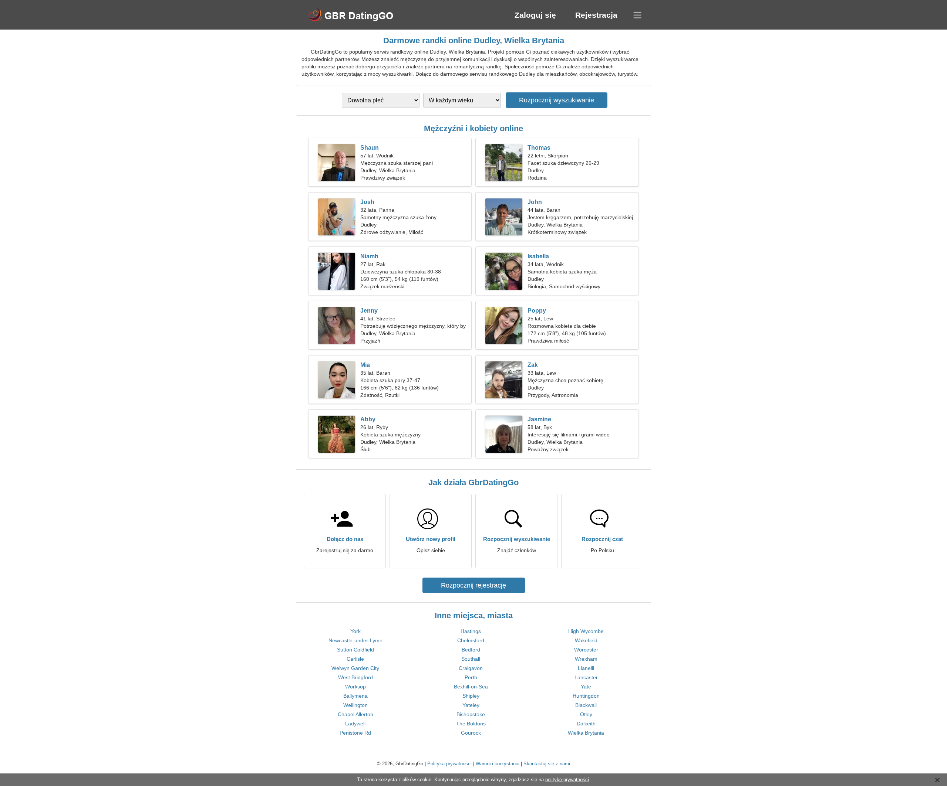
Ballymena (355, 696)
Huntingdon (586, 696)
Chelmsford (470, 640)
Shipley (470, 696)
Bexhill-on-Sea (471, 687)
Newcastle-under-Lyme (355, 640)
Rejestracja (596, 15)
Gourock (471, 733)
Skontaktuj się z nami (546, 763)
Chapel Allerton (355, 714)
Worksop (355, 687)
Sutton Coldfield (355, 650)
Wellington (355, 705)
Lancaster (586, 677)
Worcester (586, 650)
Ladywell (355, 724)
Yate (586, 687)
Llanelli (586, 668)
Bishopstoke (470, 714)
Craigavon (471, 668)
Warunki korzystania (497, 763)
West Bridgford (355, 677)
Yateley (470, 705)
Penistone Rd (355, 733)
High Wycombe (586, 631)
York (355, 631)
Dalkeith (586, 724)
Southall (470, 659)
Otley (586, 714)
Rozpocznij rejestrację (473, 585)
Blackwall (586, 705)
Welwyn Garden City (355, 668)
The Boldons (471, 724)
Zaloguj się (535, 15)
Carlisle (355, 659)
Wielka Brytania (586, 733)
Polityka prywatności (449, 763)
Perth (471, 677)
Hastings (471, 631)
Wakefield (586, 640)
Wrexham (586, 659)
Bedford (471, 650)
